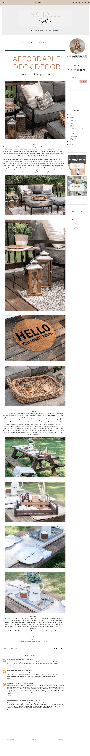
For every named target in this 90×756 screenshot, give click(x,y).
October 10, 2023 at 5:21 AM (24, 670)
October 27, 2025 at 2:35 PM (36, 700)
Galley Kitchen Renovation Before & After (77, 188)
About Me (22, 2)
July (71, 125)
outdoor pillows (46, 432)
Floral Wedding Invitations (77, 128)
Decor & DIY (13, 648)
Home (4, 2)
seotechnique (11, 659)
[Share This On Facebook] (54, 648)
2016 (70, 143)
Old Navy (77, 227)
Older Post (59, 739)
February (72, 136)
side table (22, 428)
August (72, 123)
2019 (70, 119)
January (72, 138)
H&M (77, 225)
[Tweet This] (57, 648)
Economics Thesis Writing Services (35, 674)
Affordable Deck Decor (76, 130)
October (72, 122)
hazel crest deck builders (51, 663)
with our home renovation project (17, 700)
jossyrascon (10, 683)
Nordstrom (77, 228)
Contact (12, 2)
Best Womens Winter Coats (77, 165)
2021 (70, 115)
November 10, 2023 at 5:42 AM (24, 683)
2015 (70, 144)
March (72, 135)
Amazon (77, 223)
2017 (70, 141)
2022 (70, 114)
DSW (77, 224)
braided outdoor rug (18, 422)
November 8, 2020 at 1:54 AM (25, 659)
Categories (40, 2)
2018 (70, 139)
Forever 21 (77, 229)
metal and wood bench (28, 426)
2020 (70, 117)
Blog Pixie (43, 753)
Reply (9, 666)
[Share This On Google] (61, 648)
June (71, 126)
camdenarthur (11, 670)
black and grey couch (31, 418)
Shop (31, 2)
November (73, 120)
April (71, 133)
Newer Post (9, 739)
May (71, 132)
